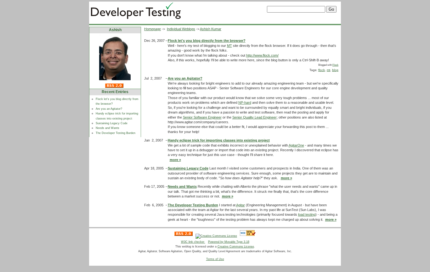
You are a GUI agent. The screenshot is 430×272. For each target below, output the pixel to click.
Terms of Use (215, 259)
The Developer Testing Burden (115, 133)
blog (335, 70)
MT (229, 45)
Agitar (240, 205)
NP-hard (244, 102)
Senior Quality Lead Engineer (254, 117)
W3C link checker (193, 241)
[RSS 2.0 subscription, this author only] (107, 86)
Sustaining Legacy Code (111, 123)
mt (328, 70)
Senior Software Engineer (202, 117)
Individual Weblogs (181, 29)
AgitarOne (296, 145)
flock (321, 70)
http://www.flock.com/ (262, 55)
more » (175, 160)
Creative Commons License (236, 246)
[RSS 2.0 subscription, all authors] (183, 235)
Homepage (152, 29)
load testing (306, 214)
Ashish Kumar (210, 29)
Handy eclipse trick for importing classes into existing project (219, 140)
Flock (335, 65)
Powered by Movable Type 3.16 (228, 241)
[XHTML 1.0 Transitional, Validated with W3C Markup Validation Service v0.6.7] (248, 235)
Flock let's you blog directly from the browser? (207, 40)
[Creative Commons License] (216, 235)
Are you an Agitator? (109, 108)
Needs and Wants (107, 128)
